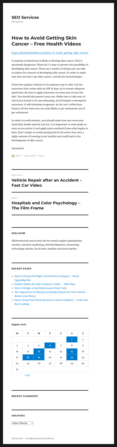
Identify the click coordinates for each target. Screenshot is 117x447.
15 (72, 351)
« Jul (27, 375)
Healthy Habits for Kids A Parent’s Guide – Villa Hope (44, 284)
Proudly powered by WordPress (40, 438)
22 (71, 357)
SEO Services (25, 17)
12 (39, 351)
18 (28, 357)
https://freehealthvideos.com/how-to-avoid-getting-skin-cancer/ (50, 52)
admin (19, 156)
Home (41, 156)
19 (39, 357)
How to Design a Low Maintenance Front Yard (40, 288)
